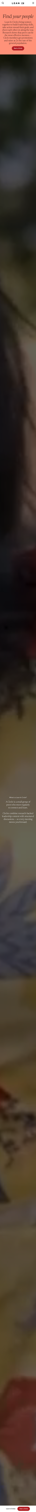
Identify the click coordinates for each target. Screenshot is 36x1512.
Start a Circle (18, 48)
